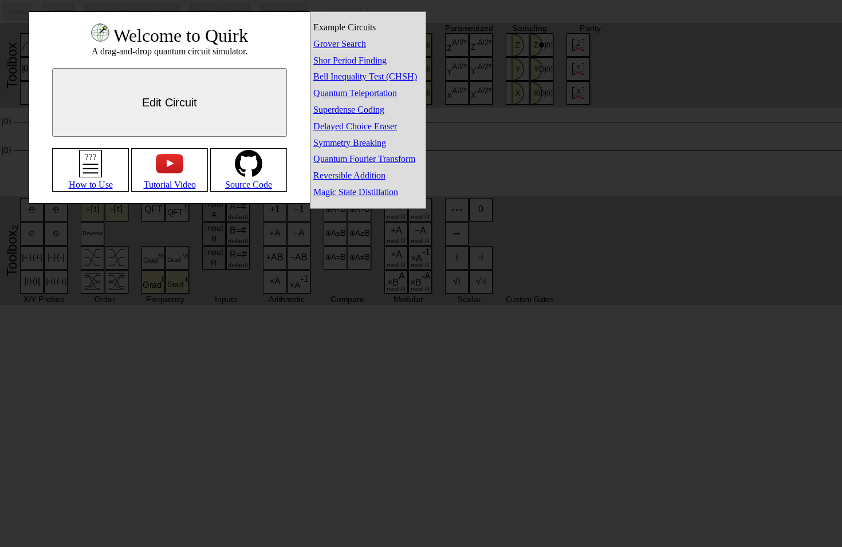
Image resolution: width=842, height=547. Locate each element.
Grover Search (339, 44)
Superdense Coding (348, 109)
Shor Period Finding (350, 60)
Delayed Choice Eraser (355, 126)
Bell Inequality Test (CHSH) (365, 76)
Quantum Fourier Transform (364, 159)
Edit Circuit (169, 102)
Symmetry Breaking (349, 143)
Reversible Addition (349, 175)
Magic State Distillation (355, 192)
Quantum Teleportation (355, 93)
